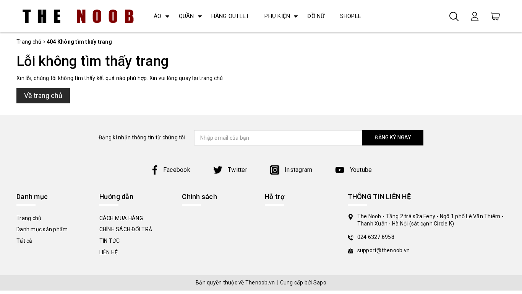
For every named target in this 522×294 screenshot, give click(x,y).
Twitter (236, 169)
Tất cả (24, 241)
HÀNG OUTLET (230, 16)
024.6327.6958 (375, 237)
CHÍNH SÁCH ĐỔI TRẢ (125, 229)
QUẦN (186, 16)
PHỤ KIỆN (277, 16)
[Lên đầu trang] (510, 200)
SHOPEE (351, 16)
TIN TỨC (109, 241)
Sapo (319, 282)
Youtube (360, 169)
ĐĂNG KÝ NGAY (393, 137)
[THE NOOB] (78, 16)
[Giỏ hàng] (495, 16)
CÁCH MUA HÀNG (121, 218)
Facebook (176, 169)
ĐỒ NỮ (315, 16)
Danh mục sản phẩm (42, 229)
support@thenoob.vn (383, 250)
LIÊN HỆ (108, 252)
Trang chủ (28, 218)
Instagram (298, 169)
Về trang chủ (43, 95)
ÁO (158, 16)
